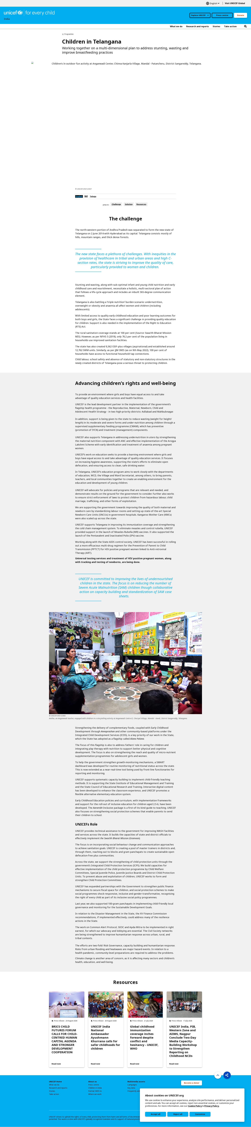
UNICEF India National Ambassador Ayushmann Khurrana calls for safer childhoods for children (105, 1037)
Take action (54, 1094)
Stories (52, 1091)
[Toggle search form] (245, 26)
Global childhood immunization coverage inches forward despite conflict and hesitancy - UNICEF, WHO (144, 1037)
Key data (131, 1088)
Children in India (95, 1088)
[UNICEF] (29, 12)
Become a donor (191, 1083)
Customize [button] (200, 1114)
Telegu (93, 196)
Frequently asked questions (139, 1091)
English (212, 3)
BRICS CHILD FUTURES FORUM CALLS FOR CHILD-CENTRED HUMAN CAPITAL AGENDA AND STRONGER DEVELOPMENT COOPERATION (64, 1039)
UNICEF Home (55, 1081)
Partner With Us (95, 1091)
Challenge (116, 204)
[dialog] (192, 1105)
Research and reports (58, 1088)
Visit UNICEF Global (235, 3)
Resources (141, 204)
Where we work (94, 1094)
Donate (240, 15)
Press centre (222, 15)
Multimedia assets (136, 1081)
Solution (129, 204)
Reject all (177, 1114)
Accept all (155, 1114)
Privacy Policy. (211, 1106)
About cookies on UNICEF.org (164, 1095)
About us (92, 1081)
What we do (54, 1085)
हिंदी (86, 196)
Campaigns (132, 1085)
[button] (227, 1075)
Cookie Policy (195, 1106)
